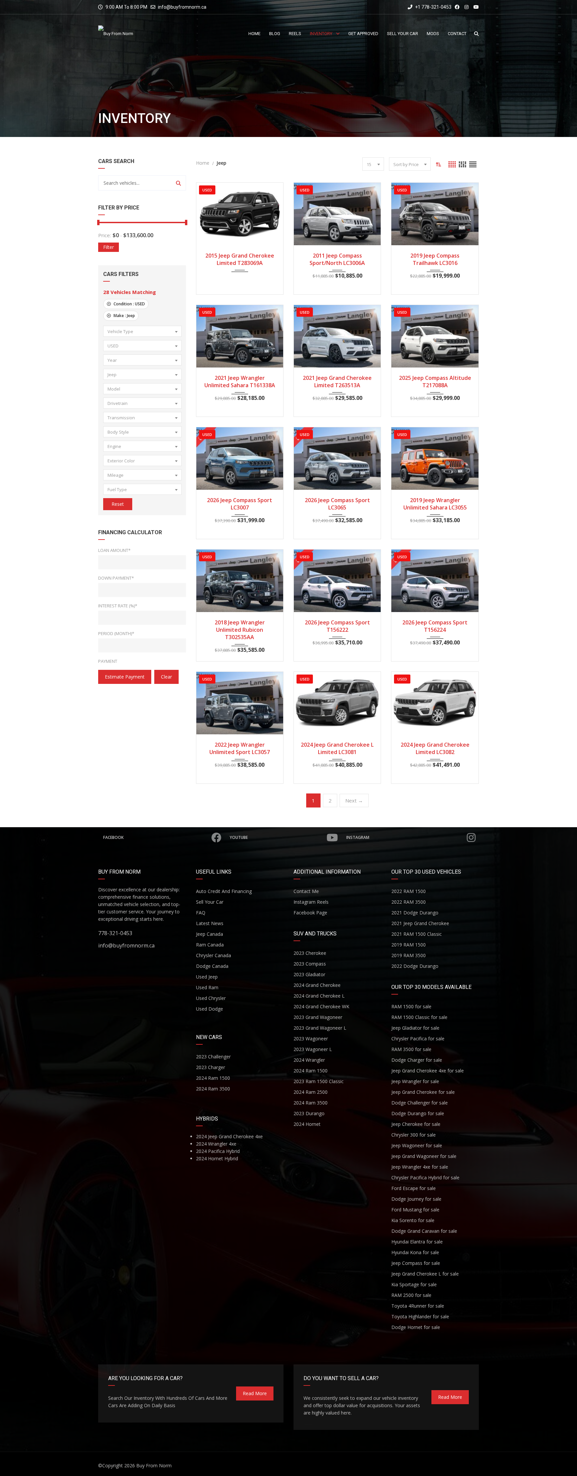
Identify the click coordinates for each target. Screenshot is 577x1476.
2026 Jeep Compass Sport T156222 (337, 626)
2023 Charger (210, 1067)
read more (255, 1393)
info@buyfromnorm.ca (182, 7)
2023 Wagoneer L (313, 1049)
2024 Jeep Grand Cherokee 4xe (229, 1136)
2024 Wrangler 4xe (216, 1144)
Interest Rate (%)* (117, 606)
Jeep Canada (209, 934)
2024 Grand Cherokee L (319, 996)
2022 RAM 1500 (408, 891)
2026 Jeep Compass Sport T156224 (434, 626)
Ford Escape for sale (413, 1188)
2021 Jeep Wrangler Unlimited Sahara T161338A (239, 381)
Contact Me (306, 891)
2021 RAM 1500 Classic (416, 934)
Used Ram (207, 987)
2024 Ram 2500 (311, 1092)
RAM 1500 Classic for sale (419, 1017)
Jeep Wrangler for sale (415, 1081)
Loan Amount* (114, 550)
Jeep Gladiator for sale (415, 1028)
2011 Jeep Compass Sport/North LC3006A (337, 259)
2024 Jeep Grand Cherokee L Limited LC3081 (337, 748)
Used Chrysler (211, 998)
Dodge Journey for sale (416, 1199)
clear (166, 677)
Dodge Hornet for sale (415, 1327)
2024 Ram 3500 (213, 1088)
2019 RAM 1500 (408, 944)
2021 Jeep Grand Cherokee (420, 923)
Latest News (209, 923)
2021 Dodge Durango (414, 912)
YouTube (239, 837)
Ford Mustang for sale (415, 1209)
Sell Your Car (209, 902)
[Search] (178, 182)
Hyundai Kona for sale (415, 1252)
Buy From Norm (154, 1465)
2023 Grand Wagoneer (318, 1017)
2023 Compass (310, 964)
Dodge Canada (212, 966)
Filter (108, 247)
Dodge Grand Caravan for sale (424, 1231)
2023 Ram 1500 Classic (319, 1081)
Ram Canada (210, 944)
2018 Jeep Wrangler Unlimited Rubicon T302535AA (240, 630)
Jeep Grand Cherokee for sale (423, 1092)
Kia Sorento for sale (412, 1220)
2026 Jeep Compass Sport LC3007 (239, 503)
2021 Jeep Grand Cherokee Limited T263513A (337, 381)
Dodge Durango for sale (417, 1113)
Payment (107, 661)
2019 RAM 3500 (408, 955)
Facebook (113, 837)
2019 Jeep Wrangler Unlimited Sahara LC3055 (435, 503)
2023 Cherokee (310, 953)
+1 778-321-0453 (432, 7)
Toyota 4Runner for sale (417, 1306)
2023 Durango (309, 1113)
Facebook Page (310, 912)
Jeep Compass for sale (415, 1263)
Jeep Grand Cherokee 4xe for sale (427, 1070)
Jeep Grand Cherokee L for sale (425, 1274)
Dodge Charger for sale (416, 1060)
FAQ (200, 912)
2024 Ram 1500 (213, 1078)
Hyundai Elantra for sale (417, 1241)
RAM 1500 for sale (411, 1006)
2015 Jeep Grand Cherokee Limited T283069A (239, 259)
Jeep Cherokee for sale (415, 1124)
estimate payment (125, 677)
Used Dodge (209, 1009)
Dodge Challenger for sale (419, 1102)
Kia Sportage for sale (414, 1284)
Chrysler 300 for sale (413, 1135)
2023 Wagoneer (311, 1038)
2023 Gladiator (309, 974)
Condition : (129, 304)
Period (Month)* (116, 633)
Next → (354, 800)
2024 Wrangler (309, 1060)
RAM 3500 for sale (411, 1049)
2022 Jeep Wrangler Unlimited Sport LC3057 (239, 748)
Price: (104, 235)
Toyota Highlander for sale (420, 1316)
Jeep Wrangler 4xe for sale (419, 1167)
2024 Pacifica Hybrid (218, 1151)
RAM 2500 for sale (411, 1295)
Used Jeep (207, 977)
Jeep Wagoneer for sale (416, 1145)
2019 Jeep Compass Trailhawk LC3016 (434, 259)
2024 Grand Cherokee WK (321, 1006)
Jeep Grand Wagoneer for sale (423, 1156)
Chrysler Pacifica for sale (417, 1038)
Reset (118, 504)
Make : (124, 315)
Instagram (357, 837)
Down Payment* (116, 578)
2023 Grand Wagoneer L (320, 1028)
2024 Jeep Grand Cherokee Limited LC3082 (435, 748)
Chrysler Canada (213, 955)
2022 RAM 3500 (408, 902)
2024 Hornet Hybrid (217, 1158)
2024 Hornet (307, 1124)
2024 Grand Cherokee (317, 985)
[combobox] (142, 331)
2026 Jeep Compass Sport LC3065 (337, 503)
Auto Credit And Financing (224, 891)
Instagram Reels (311, 902)
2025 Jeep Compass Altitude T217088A (435, 381)
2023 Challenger (213, 1056)
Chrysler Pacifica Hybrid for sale (425, 1177)
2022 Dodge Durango (414, 966)
